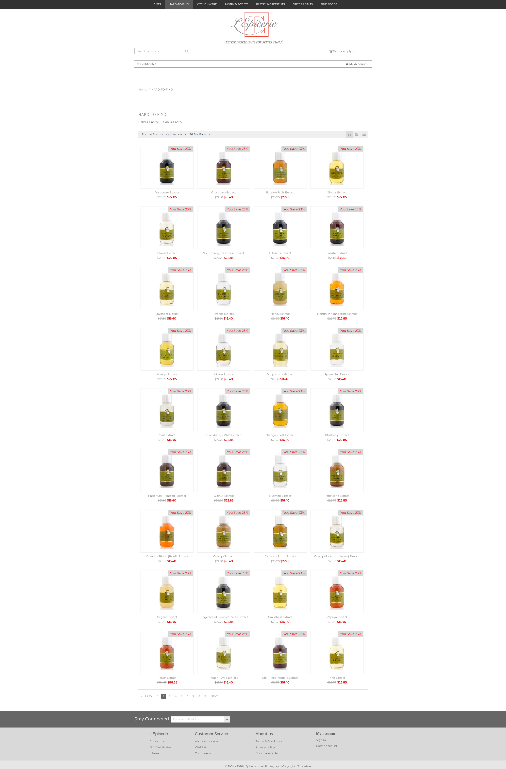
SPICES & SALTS (303, 4)
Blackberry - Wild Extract (223, 435)
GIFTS (157, 4)
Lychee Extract (224, 314)
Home (143, 89)
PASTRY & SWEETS (236, 4)
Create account (326, 746)
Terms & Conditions (269, 741)
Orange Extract (223, 556)
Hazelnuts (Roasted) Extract (167, 496)
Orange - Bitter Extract (280, 556)
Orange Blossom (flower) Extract (337, 556)
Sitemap (155, 753)
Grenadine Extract (223, 192)
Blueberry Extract (337, 435)
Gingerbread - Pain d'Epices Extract (223, 617)
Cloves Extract (167, 253)
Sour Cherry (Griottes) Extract (223, 253)
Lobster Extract (337, 253)
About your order (207, 741)
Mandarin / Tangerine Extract (337, 314)
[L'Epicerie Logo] (254, 30)
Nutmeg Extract (280, 496)
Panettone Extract (337, 496)
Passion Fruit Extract (280, 192)
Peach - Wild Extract (224, 677)
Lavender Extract (167, 314)
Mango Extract (167, 374)
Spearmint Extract (336, 374)
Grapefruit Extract (280, 617)
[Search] (187, 51)
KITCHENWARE (207, 4)
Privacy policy (265, 747)
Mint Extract (167, 435)
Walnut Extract (223, 496)
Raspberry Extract (167, 192)
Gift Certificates (145, 64)
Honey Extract (280, 314)
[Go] (227, 719)
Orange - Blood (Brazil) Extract (167, 556)
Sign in (321, 740)
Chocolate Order (267, 753)
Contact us (157, 741)
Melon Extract (223, 374)
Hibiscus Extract (280, 253)
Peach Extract (167, 677)
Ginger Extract (337, 192)
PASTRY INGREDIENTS (270, 4)
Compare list (204, 753)
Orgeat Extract (167, 617)
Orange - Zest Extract (280, 435)
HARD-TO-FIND (179, 4)
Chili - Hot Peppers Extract (280, 677)
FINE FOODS (329, 4)
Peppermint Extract (280, 374)
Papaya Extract (337, 617)
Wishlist (200, 747)
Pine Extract (337, 677)
